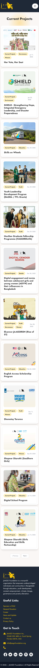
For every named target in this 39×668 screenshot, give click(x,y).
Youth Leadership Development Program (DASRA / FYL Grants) (15, 194)
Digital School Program (15, 500)
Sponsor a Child (9, 606)
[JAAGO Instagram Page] (26, 654)
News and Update (9, 615)
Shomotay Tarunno (13, 419)
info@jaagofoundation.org (16, 643)
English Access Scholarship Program (17, 375)
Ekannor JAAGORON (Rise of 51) (19, 333)
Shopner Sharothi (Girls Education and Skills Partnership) (16, 542)
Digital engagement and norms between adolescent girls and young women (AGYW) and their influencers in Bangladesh (19, 284)
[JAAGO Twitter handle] (10, 654)
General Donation (9, 609)
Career (5, 612)
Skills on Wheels (12, 152)
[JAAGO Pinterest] (31, 654)
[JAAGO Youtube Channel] (21, 654)
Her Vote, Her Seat (13, 62)
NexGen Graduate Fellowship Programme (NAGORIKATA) (18, 238)
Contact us (7, 618)
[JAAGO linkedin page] (16, 654)
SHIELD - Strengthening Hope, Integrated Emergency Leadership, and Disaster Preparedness (19, 109)
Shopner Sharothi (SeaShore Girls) (18, 460)
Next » (25, 556)
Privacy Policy (8, 621)
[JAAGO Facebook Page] (5, 654)
